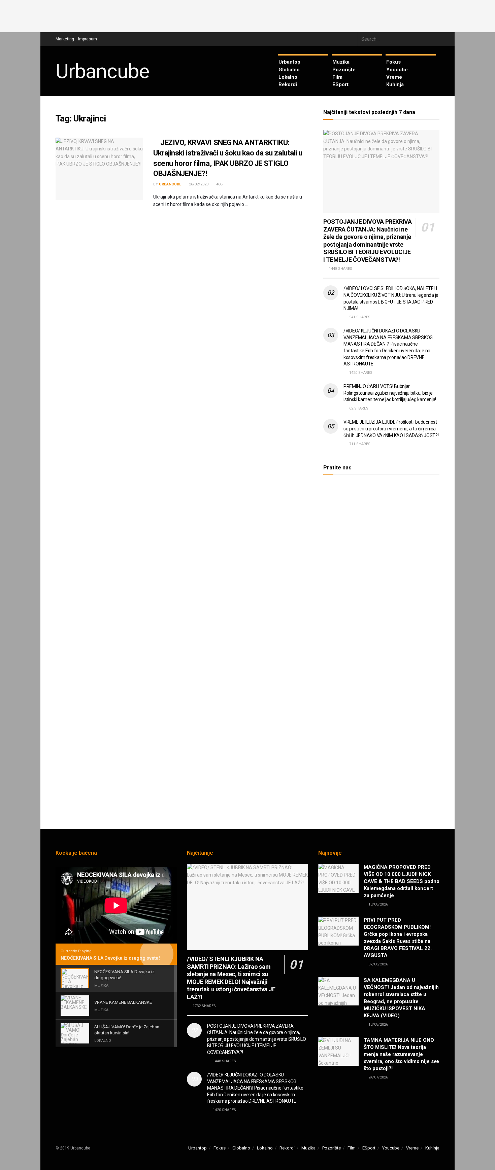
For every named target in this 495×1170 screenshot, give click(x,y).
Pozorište (344, 70)
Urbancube (102, 71)
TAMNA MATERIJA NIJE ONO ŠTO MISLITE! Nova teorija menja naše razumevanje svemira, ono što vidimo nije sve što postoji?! (401, 1054)
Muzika (341, 62)
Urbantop (289, 62)
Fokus (393, 62)
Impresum (87, 39)
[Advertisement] (247, 15)
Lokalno (287, 77)
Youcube (397, 70)
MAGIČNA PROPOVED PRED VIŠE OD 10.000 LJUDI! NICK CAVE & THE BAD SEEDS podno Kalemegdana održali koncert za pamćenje (401, 881)
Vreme (394, 77)
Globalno (289, 70)
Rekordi (287, 84)
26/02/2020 (198, 184)
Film (337, 77)
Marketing (65, 39)
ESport (340, 84)
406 (218, 184)
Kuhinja (395, 84)
